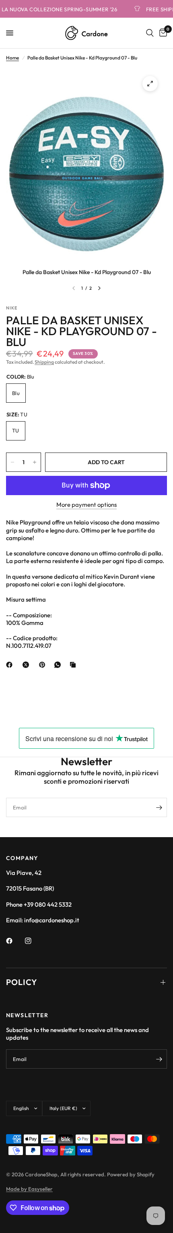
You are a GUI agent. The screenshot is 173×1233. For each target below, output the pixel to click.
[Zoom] (150, 83)
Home (12, 58)
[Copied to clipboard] (74, 665)
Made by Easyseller (29, 1189)
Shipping (44, 362)
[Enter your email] (159, 807)
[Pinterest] (44, 665)
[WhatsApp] (59, 665)
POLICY (21, 982)
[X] (27, 665)
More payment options (86, 504)
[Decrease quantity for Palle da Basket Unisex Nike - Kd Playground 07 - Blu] (12, 462)
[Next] (99, 288)
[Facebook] (11, 665)
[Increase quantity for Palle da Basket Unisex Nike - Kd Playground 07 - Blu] (35, 462)
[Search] (150, 33)
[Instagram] (34, 941)
